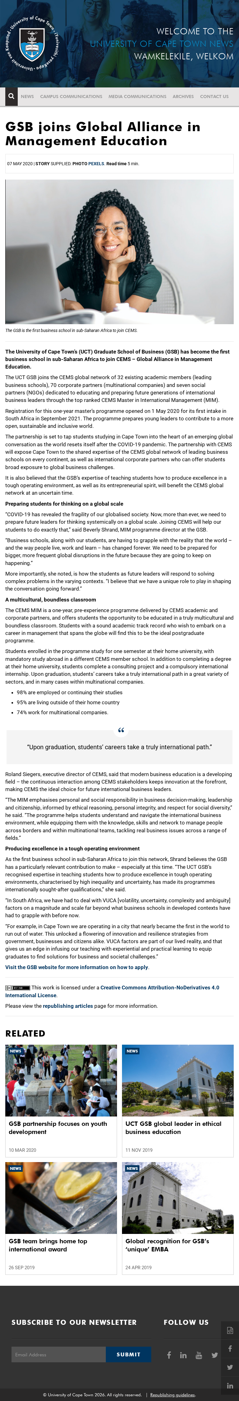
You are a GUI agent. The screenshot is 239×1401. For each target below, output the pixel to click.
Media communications (137, 96)
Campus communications (71, 96)
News (27, 96)
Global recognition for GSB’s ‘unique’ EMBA (167, 1245)
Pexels (96, 163)
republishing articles (68, 1006)
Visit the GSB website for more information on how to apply (76, 967)
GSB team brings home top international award (48, 1245)
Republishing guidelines (172, 1394)
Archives (183, 96)
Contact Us (214, 96)
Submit (128, 1354)
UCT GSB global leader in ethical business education (173, 1128)
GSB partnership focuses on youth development (58, 1128)
